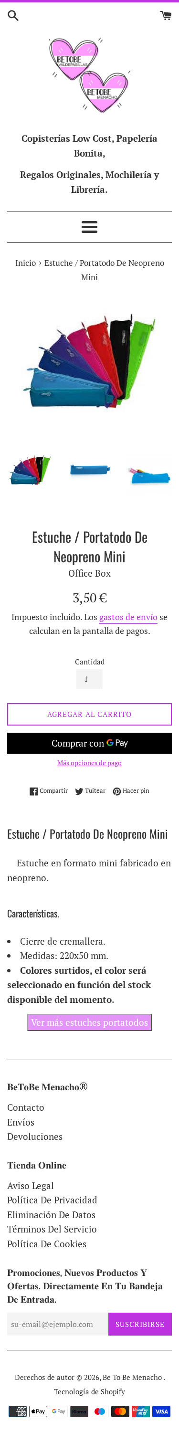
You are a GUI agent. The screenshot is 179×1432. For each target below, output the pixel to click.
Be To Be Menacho (133, 1377)
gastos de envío (128, 616)
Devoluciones (35, 1136)
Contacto (25, 1107)
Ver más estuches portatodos (89, 1022)
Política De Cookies (46, 1244)
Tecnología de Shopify (89, 1391)
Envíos (20, 1122)
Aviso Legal (30, 1185)
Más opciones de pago (89, 762)
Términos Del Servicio (52, 1229)
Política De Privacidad (52, 1200)
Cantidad (90, 661)
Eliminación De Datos (51, 1215)
